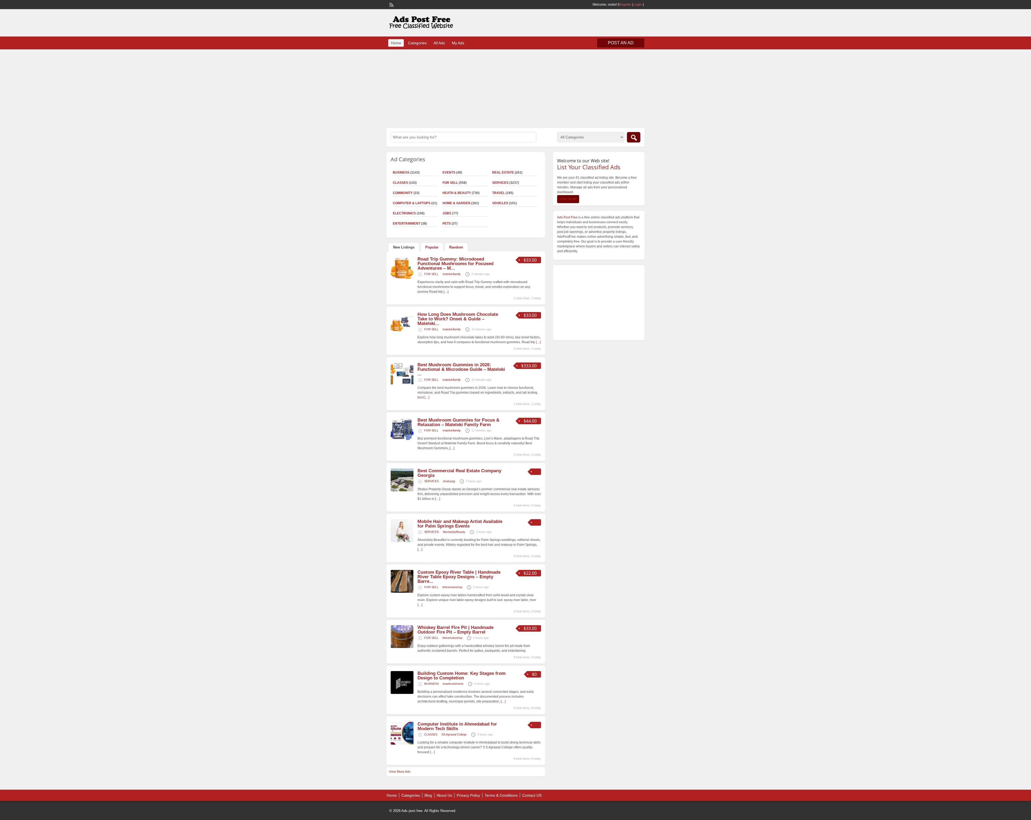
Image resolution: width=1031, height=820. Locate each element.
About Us (444, 795)
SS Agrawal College (454, 734)
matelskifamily (451, 274)
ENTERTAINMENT (406, 223)
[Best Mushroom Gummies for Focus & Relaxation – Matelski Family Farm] (402, 439)
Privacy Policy (468, 795)
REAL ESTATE (503, 172)
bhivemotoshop (452, 587)
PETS (446, 223)
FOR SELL (450, 183)
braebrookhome (453, 683)
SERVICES (500, 183)
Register (625, 4)
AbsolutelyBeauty (454, 531)
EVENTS (448, 172)
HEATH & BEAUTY (456, 193)
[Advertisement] (515, 88)
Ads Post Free (567, 217)
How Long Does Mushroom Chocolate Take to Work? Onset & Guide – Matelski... (458, 319)
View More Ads (400, 772)
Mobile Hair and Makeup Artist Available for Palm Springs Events (460, 524)
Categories (417, 43)
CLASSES (400, 183)
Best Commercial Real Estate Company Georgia (459, 473)
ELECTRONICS (404, 213)
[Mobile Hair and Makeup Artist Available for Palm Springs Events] (402, 541)
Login (638, 4)
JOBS (446, 213)
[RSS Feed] (391, 4)
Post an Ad (621, 43)
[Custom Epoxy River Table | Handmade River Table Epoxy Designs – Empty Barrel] (402, 592)
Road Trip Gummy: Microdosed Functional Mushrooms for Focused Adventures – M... (455, 264)
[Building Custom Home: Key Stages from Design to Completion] (402, 693)
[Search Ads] (633, 137)
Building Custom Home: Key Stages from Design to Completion (462, 675)
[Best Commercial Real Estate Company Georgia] (402, 490)
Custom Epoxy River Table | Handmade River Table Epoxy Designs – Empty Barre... (459, 577)
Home (396, 43)
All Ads (439, 43)
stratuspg (449, 481)
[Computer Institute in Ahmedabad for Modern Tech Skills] (402, 743)
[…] (446, 292)
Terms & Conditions (501, 795)
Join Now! (568, 199)
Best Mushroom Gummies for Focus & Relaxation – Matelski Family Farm (458, 422)
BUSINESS (401, 172)
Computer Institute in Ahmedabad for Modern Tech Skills (457, 726)
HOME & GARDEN (456, 203)
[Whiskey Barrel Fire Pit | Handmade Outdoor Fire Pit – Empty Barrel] (402, 647)
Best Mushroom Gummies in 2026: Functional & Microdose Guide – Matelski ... (461, 369)
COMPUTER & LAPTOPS (411, 203)
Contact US (532, 795)
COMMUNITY (403, 193)
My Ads (458, 43)
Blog (428, 795)
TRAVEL (498, 193)
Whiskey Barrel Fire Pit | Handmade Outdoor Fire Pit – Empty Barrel (455, 630)
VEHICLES (500, 203)
